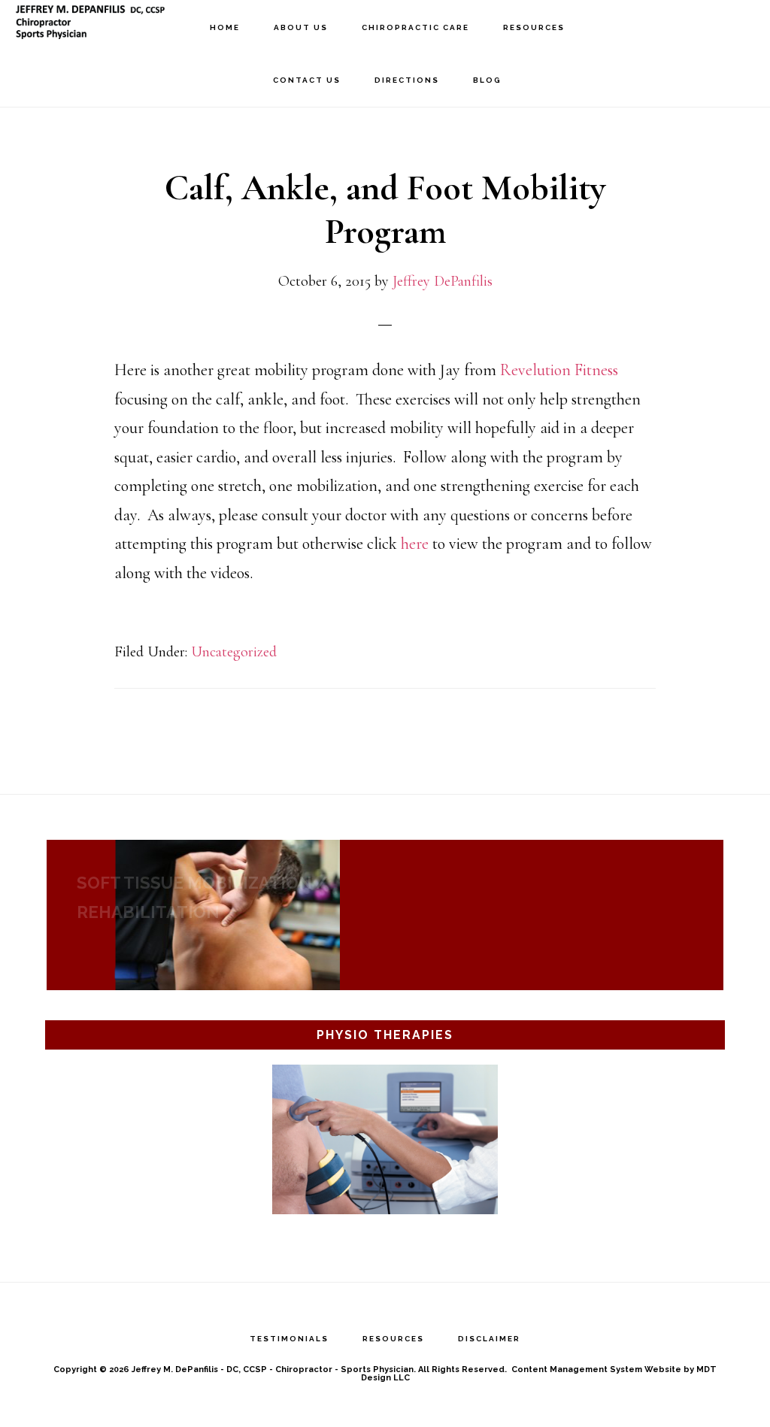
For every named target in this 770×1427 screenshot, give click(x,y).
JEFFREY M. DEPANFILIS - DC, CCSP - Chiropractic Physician (90, 26)
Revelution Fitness (559, 370)
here (415, 543)
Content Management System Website (596, 1369)
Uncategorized (234, 652)
